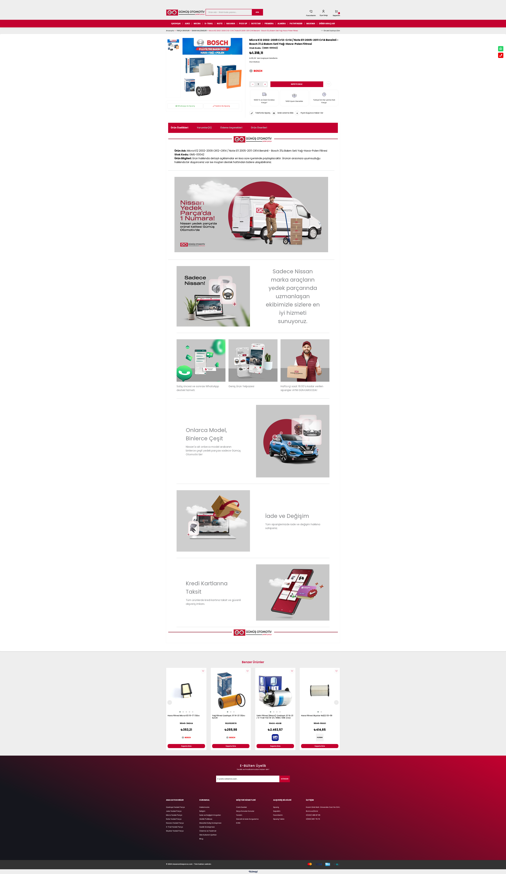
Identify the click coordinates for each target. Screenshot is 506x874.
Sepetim (276, 811)
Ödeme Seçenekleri (231, 127)
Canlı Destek (241, 807)
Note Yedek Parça (173, 819)
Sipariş (276, 807)
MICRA (197, 23)
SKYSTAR (256, 23)
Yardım (239, 815)
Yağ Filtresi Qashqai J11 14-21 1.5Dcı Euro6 (228, 717)
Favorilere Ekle (203, 671)
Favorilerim (311, 15)
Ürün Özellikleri (179, 127)
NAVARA (230, 23)
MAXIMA (310, 23)
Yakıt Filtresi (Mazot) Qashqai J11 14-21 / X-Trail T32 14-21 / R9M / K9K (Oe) (275, 717)
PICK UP (243, 23)
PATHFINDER (296, 23)
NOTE (219, 23)
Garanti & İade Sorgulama (247, 819)
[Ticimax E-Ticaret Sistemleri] (253, 872)
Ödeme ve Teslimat (207, 831)
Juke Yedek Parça (173, 811)
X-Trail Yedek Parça (174, 827)
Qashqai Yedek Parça (175, 807)
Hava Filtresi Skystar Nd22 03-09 (316, 716)
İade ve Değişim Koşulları (210, 815)
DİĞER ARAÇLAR (327, 23)
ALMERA (282, 23)
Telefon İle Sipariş (222, 106)
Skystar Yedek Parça (175, 831)
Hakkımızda (204, 807)
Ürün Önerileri (259, 127)
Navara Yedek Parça (175, 823)
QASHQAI (176, 23)
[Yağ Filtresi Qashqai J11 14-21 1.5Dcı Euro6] (231, 691)
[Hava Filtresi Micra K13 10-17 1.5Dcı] (186, 691)
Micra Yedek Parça (174, 815)
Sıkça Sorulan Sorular (245, 811)
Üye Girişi (324, 15)
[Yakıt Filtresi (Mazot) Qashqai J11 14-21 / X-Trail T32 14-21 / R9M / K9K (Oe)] (275, 691)
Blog (201, 839)
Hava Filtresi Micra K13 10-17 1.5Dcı (184, 716)
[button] (180, 712)
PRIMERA (269, 23)
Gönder (284, 779)
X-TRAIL (209, 23)
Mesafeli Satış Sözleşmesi (210, 823)
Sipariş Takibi (278, 819)
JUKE (187, 23)
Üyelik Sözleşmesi (207, 827)
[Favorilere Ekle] (328, 84)
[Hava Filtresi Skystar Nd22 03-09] (320, 691)
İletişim (202, 811)
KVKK (238, 823)
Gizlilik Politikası (205, 819)
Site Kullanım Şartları (208, 835)
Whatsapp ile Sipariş (186, 106)
